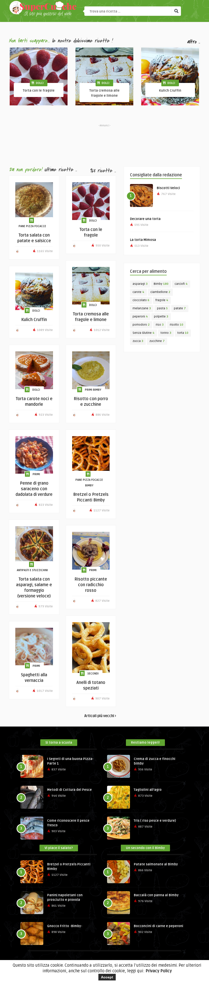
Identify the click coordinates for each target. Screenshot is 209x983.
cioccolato (141, 300)
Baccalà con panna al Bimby (156, 895)
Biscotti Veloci (168, 188)
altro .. (193, 41)
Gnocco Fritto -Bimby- (64, 926)
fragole (161, 300)
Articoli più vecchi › (100, 716)
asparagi (140, 284)
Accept (107, 977)
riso (160, 325)
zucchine (157, 341)
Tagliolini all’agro (148, 790)
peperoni (140, 316)
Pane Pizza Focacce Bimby (89, 482)
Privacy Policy (159, 971)
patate (180, 308)
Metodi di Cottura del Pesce (69, 790)
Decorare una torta (145, 219)
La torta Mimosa (143, 240)
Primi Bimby (93, 389)
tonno (166, 333)
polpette (161, 316)
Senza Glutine (143, 333)
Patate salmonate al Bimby (156, 864)
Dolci (40, 83)
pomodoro (141, 325)
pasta (162, 308)
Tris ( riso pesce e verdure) (155, 821)
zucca (138, 341)
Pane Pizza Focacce (32, 226)
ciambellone (160, 292)
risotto (176, 325)
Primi (36, 474)
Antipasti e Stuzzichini (32, 570)
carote (138, 292)
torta (182, 333)
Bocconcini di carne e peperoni (158, 926)
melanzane (142, 308)
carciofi (181, 284)
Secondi (93, 673)
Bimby (161, 284)
